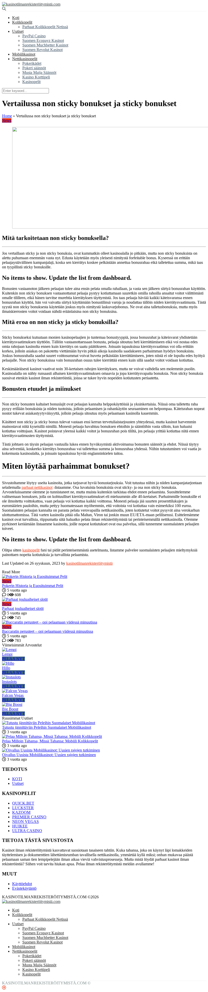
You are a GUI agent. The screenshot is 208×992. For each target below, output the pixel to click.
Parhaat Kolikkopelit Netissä (45, 27)
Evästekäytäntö (24, 888)
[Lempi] (9, 649)
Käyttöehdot (22, 884)
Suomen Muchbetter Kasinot (45, 45)
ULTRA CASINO (27, 830)
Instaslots (9, 681)
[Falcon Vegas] (15, 691)
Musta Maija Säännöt (39, 72)
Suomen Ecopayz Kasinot (43, 40)
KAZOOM (21, 812)
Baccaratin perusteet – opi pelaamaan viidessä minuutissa (47, 631)
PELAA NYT (13, 659)
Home (7, 116)
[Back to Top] (4, 987)
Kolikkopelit (22, 22)
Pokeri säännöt (34, 68)
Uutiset (18, 31)
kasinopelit (31, 550)
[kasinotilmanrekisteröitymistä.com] (31, 4)
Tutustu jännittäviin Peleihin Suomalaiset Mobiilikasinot (46, 727)
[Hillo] (8, 663)
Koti (15, 17)
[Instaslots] (11, 677)
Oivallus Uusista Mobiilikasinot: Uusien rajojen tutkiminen (49, 755)
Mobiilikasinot (23, 54)
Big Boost (10, 709)
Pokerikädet (31, 63)
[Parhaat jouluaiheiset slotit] (104, 599)
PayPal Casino (34, 36)
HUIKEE (20, 826)
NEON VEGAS (25, 821)
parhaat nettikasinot (37, 487)
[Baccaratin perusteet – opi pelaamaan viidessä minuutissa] (104, 622)
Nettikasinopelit (24, 59)
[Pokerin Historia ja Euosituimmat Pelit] (104, 576)
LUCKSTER (23, 808)
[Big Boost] (12, 704)
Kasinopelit (31, 81)
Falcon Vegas (13, 695)
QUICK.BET (23, 803)
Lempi (7, 654)
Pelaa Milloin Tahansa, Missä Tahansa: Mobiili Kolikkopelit (50, 741)
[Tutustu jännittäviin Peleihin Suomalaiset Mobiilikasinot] (48, 723)
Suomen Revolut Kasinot (42, 49)
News (6, 120)
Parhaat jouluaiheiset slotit (23, 608)
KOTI (17, 779)
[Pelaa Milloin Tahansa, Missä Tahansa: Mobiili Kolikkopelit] (52, 736)
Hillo (6, 668)
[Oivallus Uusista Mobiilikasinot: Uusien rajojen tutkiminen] (51, 750)
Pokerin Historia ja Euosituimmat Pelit (32, 585)
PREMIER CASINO (29, 817)
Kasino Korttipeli (36, 77)
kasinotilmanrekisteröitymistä (89, 563)
